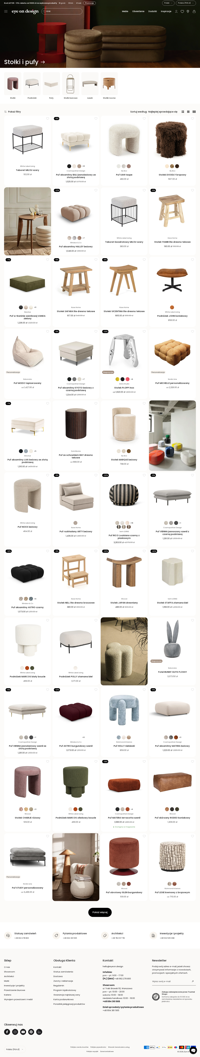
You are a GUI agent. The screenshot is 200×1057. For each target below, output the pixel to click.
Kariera (7, 994)
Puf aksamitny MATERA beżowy (172, 746)
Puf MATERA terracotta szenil (124, 817)
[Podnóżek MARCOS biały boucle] (27, 640)
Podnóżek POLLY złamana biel (76, 676)
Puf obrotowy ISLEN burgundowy (124, 892)
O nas (7, 967)
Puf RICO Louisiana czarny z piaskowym (124, 537)
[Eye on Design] (25, 11)
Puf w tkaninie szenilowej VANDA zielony (27, 317)
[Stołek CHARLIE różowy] (27, 782)
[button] (6, 11)
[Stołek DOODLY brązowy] (172, 139)
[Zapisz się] (192, 981)
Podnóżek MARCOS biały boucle (27, 676)
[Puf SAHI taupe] (124, 139)
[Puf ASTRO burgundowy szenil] (76, 710)
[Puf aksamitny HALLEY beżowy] (76, 210)
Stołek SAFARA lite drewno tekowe (76, 311)
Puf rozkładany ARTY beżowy (76, 531)
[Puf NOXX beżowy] (27, 495)
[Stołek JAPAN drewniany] (124, 571)
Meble (125, 11)
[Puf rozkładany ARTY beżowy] (76, 495)
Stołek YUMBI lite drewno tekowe (172, 242)
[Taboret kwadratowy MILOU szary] (124, 210)
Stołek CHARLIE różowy (27, 817)
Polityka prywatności (98, 1047)
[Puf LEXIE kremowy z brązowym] (172, 856)
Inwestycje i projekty (14, 985)
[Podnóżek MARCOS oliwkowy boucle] (76, 782)
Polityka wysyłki (92, 1051)
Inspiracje (166, 11)
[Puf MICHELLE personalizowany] (172, 352)
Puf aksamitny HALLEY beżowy (76, 246)
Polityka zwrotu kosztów (79, 1047)
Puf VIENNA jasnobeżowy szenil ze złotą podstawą (27, 747)
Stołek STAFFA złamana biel (172, 602)
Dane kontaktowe (106, 1051)
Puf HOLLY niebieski (124, 746)
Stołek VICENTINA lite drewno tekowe (124, 311)
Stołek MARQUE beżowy (124, 459)
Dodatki (152, 11)
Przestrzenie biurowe (14, 990)
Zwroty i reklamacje (63, 980)
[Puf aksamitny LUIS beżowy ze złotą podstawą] (27, 424)
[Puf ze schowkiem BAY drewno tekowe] (76, 424)
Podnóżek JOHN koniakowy (172, 315)
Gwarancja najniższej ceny (66, 994)
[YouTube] (23, 1032)
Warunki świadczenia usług (119, 1047)
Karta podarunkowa (63, 999)
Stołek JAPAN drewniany (124, 602)
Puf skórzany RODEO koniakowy (172, 817)
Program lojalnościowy (64, 990)
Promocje (90, 3)
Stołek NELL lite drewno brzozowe (76, 602)
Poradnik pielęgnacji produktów (69, 1004)
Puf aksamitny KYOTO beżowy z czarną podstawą (76, 389)
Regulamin (58, 985)
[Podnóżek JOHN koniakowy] (172, 280)
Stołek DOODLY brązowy (172, 174)
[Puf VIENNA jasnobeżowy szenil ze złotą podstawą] (27, 710)
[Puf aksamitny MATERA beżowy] (172, 710)
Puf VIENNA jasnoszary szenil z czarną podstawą (172, 533)
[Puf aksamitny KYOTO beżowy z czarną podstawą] (76, 352)
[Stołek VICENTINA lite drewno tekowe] (124, 280)
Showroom (9, 971)
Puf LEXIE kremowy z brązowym (172, 892)
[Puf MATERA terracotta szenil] (124, 782)
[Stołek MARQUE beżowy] (124, 424)
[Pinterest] (31, 1032)
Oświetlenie (138, 11)
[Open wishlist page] (182, 11)
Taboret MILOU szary (27, 170)
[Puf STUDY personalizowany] (27, 856)
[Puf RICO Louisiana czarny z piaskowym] (124, 495)
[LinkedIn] (39, 1032)
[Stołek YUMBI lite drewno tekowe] (172, 210)
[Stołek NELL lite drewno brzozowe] (76, 571)
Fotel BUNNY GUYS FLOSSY (172, 672)
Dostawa (58, 976)
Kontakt (57, 967)
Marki (6, 980)
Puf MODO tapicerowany (27, 383)
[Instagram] (15, 1032)
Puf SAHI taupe (124, 174)
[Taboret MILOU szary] (27, 139)
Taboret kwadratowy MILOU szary (124, 242)
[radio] (69, 166)
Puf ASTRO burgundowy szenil (76, 746)
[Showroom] (187, 11)
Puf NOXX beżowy (28, 526)
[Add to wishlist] (47, 118)
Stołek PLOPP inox (124, 387)
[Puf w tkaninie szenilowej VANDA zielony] (27, 280)
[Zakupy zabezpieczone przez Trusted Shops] (156, 997)
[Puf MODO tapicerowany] (27, 352)
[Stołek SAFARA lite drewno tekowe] (76, 280)
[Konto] (176, 11)
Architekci (9, 976)
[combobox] (168, 3)
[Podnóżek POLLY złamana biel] (76, 640)
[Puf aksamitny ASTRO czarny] (27, 571)
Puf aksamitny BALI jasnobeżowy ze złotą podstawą (76, 176)
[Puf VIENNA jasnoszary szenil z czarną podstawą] (172, 495)
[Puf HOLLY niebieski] (124, 710)
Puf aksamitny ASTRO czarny (27, 607)
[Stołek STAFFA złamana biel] (172, 571)
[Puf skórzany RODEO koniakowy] (172, 782)
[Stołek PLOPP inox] (124, 352)
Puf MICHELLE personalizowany (172, 383)
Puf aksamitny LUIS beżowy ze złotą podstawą (27, 461)
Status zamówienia (63, 971)
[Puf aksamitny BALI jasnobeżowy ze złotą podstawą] (76, 139)
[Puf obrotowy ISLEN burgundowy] (124, 856)
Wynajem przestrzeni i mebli (18, 999)
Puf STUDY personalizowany (27, 887)
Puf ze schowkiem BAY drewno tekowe (76, 456)
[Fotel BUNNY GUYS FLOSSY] (172, 640)
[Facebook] (7, 1032)
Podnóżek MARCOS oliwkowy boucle (76, 817)
